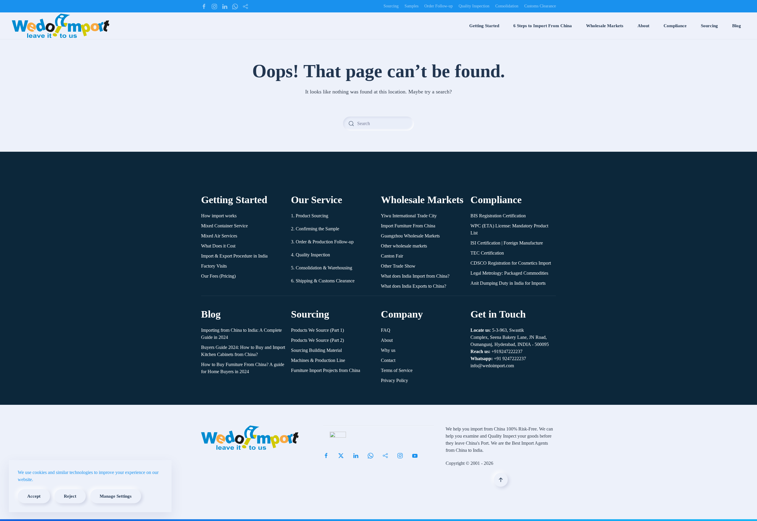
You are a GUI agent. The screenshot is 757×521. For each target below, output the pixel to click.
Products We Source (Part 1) (317, 330)
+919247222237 (496, 351)
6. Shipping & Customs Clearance (323, 280)
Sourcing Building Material (316, 350)
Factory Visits (214, 265)
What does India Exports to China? (413, 286)
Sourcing (391, 6)
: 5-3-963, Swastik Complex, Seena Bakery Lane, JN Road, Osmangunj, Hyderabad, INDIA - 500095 (509, 337)
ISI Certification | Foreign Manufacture (506, 242)
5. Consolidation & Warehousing (321, 267)
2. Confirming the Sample (315, 228)
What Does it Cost (218, 245)
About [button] (643, 25)
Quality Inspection (474, 6)
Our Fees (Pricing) (218, 276)
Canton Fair (392, 255)
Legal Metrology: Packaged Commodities (509, 273)
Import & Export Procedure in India (234, 255)
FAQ (385, 330)
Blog (736, 25)
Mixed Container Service (224, 225)
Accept (34, 496)
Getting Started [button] (484, 25)
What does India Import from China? (415, 276)
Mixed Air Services (219, 235)
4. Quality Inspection (310, 254)
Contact (388, 360)
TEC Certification (487, 252)
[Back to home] (60, 25)
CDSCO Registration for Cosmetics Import (510, 263)
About (387, 340)
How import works (219, 215)
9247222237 (498, 358)
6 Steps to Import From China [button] (542, 25)
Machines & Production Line (318, 360)
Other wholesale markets (404, 245)
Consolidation (506, 6)
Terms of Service (397, 370)
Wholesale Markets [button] (604, 25)
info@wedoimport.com (492, 365)
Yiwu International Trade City (409, 215)
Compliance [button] (675, 25)
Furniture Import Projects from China (325, 370)
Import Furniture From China (408, 225)
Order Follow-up (438, 6)
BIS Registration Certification (498, 215)
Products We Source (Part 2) (317, 340)
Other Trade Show (398, 265)
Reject (70, 496)
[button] (501, 480)
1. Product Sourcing (309, 215)
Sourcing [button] (709, 25)
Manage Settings (116, 496)
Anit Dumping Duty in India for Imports (508, 283)
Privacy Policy (394, 380)
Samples (411, 6)
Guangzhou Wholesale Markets (410, 235)
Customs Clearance (540, 6)
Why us (388, 350)
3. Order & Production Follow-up (322, 241)
